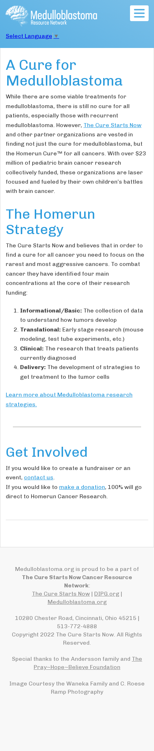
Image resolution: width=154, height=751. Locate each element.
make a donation (82, 487)
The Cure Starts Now (112, 125)
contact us (38, 477)
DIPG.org (106, 593)
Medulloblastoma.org (77, 602)
